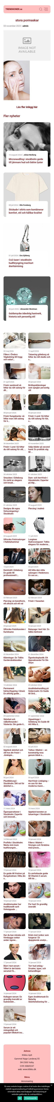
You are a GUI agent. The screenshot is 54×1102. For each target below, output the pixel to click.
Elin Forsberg (25, 205)
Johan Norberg (30, 155)
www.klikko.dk (29, 1069)
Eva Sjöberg (25, 255)
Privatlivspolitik (30, 1098)
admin (25, 26)
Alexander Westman (28, 309)
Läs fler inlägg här (27, 107)
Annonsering (27, 1081)
